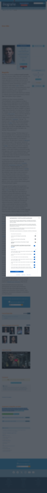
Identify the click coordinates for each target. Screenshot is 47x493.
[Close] (39, 218)
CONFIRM (17, 271)
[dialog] (23, 246)
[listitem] (23, 233)
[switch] (35, 236)
